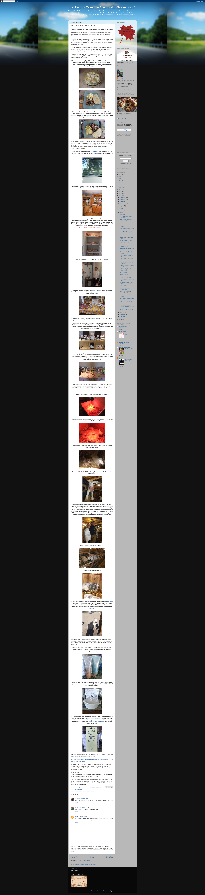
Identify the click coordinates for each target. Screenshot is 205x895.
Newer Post (75, 857)
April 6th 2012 (78, 789)
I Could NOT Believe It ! (126, 240)
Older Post (109, 857)
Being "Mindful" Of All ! (125, 272)
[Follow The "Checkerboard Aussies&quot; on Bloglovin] (124, 130)
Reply (76, 802)
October (122, 201)
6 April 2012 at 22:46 (84, 807)
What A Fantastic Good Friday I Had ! (125, 292)
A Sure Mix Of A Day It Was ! (127, 231)
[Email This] (106, 787)
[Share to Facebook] (110, 787)
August (122, 206)
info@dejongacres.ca (96, 227)
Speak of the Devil (124, 358)
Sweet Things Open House (96, 721)
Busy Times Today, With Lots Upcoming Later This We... (127, 279)
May (121, 212)
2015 (120, 189)
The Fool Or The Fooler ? (126, 309)
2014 (120, 191)
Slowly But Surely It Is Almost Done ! (125, 275)
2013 (120, 193)
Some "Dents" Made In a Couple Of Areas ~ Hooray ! (127, 306)
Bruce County (94, 153)
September (123, 203)
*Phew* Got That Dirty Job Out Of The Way (126, 252)
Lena (76, 798)
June (121, 210)
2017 (120, 185)
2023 (120, 174)
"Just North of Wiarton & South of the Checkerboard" (101, 7)
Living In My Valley (124, 342)
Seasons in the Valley (124, 347)
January (122, 316)
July (121, 208)
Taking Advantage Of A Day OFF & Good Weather (126, 283)
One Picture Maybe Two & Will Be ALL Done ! (126, 245)
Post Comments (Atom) (84, 860)
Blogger (111, 891)
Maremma (110, 601)
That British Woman (124, 331)
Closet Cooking (123, 326)
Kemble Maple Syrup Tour (93, 718)
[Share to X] (109, 787)
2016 (120, 187)
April (121, 214)
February (122, 314)
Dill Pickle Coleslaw (123, 328)
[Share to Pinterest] (112, 787)
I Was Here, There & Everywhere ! (125, 289)
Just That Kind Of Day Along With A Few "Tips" (127, 302)
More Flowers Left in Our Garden (129, 349)
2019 (120, 180)
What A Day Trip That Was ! (126, 223)
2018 (120, 183)
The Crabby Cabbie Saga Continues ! (126, 220)
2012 (120, 195)
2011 (120, 319)
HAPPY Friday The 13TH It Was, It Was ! (126, 269)
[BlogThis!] (107, 787)
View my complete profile (123, 89)
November (123, 199)
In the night (121, 343)
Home (92, 857)
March (121, 312)
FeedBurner (129, 163)
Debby (76, 816)
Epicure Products (96, 290)
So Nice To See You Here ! (126, 243)
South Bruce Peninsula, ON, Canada (85, 791)
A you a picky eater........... (128, 333)
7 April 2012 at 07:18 (84, 816)
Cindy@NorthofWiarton (125, 78)
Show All (132, 367)
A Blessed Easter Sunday (126, 286)
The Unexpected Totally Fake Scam (128, 360)
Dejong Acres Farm (96, 151)
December (123, 197)
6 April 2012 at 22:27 (83, 798)
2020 (120, 178)
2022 (120, 176)
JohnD (76, 807)
